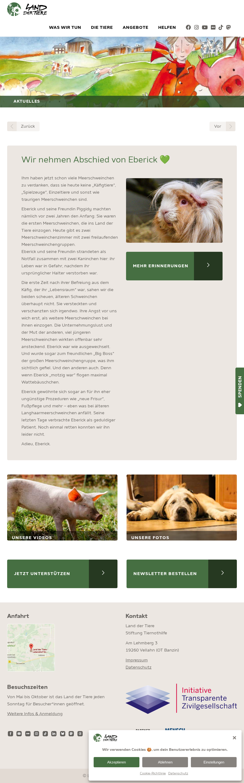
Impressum (137, 660)
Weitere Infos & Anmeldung (35, 714)
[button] (234, 737)
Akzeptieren (116, 762)
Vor (217, 126)
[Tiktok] (45, 733)
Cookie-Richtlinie (153, 773)
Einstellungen (213, 762)
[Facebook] (188, 27)
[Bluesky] (62, 733)
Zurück (28, 126)
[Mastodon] (228, 27)
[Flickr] (213, 27)
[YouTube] (19, 733)
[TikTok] (221, 27)
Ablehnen (165, 762)
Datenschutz (178, 773)
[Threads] (80, 733)
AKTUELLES (27, 102)
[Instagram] (196, 27)
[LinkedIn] (53, 733)
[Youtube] (205, 27)
